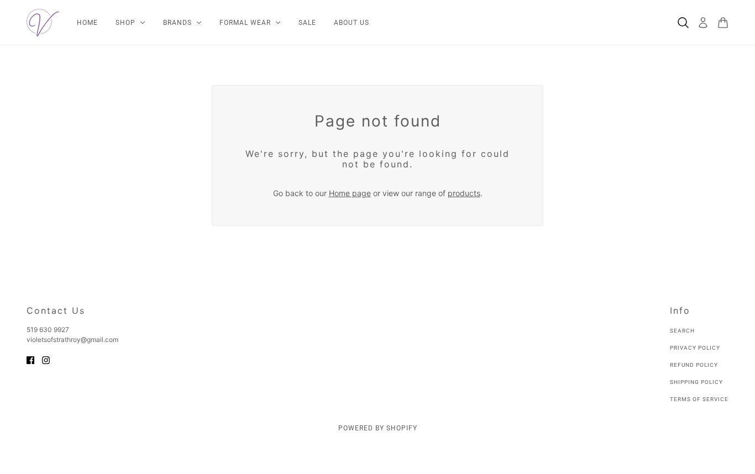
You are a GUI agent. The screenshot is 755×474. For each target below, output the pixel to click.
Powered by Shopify (377, 428)
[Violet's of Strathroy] (43, 22)
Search (682, 331)
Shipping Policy (696, 382)
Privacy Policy (695, 348)
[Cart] (722, 22)
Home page (350, 193)
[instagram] (46, 359)
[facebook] (30, 359)
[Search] (683, 22)
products (464, 193)
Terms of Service (699, 399)
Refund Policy (694, 365)
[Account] (703, 22)
